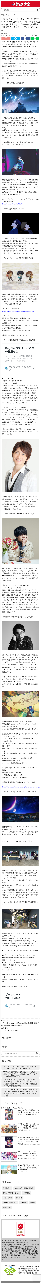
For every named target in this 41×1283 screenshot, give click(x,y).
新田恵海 (19, 1198)
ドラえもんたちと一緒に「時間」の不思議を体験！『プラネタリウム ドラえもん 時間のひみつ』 (20, 1067)
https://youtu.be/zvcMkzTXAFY (12, 204)
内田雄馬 (25, 1023)
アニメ (4, 1030)
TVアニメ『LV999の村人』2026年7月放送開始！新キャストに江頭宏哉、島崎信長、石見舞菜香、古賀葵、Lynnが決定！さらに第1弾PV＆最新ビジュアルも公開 (20, 1093)
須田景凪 (19, 1025)
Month (20, 1108)
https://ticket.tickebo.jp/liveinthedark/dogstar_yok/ (18, 311)
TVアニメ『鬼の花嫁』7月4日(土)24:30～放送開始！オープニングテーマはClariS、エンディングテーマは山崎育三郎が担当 (20, 1074)
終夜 (9, 1025)
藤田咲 (32, 1202)
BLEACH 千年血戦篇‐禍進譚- (24, 1188)
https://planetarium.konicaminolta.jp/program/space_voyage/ (21, 787)
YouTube (23, 1202)
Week (15, 1108)
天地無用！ (7, 1188)
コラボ (10, 1030)
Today (9, 1108)
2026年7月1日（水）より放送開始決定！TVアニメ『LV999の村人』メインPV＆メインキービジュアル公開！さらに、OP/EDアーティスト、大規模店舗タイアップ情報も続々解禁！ (20, 1083)
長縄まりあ (7, 1207)
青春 (13, 1025)
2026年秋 (27, 1193)
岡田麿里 (33, 1023)
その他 (15, 1030)
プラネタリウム (7, 1023)
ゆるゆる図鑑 (7, 1198)
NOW (3, 1108)
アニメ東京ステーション (11, 1193)
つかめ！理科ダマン (10, 1202)
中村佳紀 (18, 1023)
